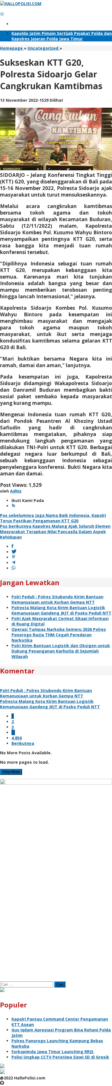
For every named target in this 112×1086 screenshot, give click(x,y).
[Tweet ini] (13, 552)
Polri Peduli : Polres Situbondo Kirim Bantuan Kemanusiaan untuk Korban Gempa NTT (57, 599)
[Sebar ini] (12, 546)
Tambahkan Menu (30, 24)
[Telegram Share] (13, 562)
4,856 (16, 738)
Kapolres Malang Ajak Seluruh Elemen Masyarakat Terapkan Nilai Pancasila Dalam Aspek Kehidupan (55, 531)
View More (11, 772)
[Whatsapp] (13, 568)
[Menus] (2, 9)
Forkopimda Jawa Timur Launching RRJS (52, 1051)
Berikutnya (22, 743)
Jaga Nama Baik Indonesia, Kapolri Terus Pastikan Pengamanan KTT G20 (53, 518)
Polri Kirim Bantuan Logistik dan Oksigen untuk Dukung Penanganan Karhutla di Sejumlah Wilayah (60, 651)
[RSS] (13, 506)
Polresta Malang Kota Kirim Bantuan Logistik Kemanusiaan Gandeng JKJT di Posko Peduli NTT (61, 610)
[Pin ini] (13, 557)
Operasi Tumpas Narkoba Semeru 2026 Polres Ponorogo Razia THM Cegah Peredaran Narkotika (58, 635)
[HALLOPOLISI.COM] (20, 3)
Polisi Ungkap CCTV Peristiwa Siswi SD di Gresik (60, 1057)
